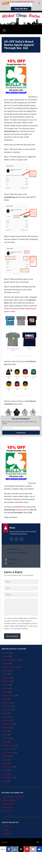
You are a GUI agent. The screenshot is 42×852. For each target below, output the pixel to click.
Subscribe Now (21, 432)
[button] (21, 418)
